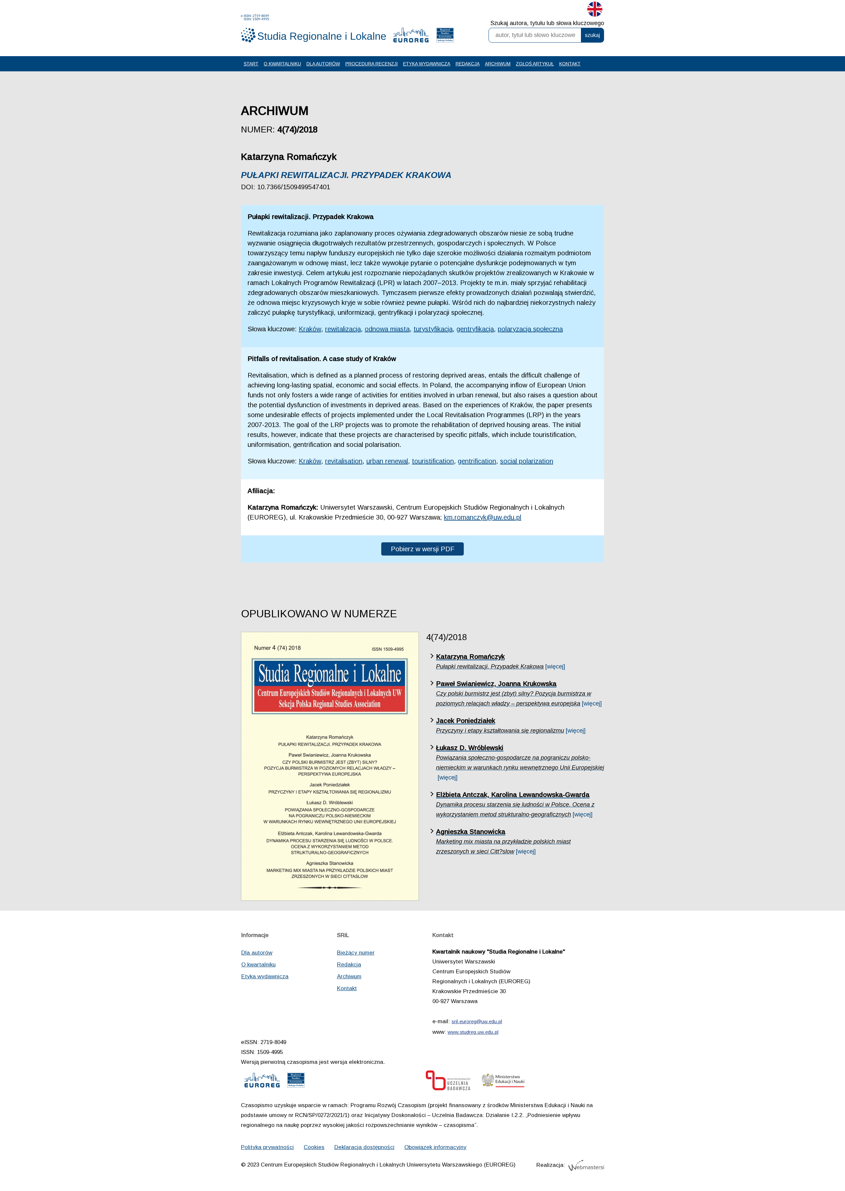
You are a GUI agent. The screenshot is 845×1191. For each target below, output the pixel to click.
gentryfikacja (475, 329)
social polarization (526, 461)
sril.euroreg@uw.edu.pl (477, 1021)
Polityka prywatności (267, 1147)
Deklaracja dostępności (364, 1147)
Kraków (310, 329)
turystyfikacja (433, 329)
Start (251, 63)
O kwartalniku (282, 63)
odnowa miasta (387, 329)
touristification (433, 461)
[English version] (595, 10)
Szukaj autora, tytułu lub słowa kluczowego (547, 23)
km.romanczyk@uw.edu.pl (482, 517)
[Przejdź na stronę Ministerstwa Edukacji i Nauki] (503, 1082)
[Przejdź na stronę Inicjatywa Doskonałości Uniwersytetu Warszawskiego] (448, 1082)
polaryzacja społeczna (530, 329)
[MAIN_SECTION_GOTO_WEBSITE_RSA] (445, 36)
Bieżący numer (356, 953)
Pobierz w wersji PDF (423, 549)
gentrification (477, 461)
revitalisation (343, 461)
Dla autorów (323, 63)
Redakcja (468, 63)
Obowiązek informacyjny (435, 1147)
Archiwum (498, 63)
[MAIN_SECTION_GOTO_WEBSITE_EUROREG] (411, 36)
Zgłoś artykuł (535, 63)
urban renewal (387, 461)
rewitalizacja (343, 329)
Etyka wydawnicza (426, 63)
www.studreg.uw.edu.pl (473, 1032)
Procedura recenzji (371, 63)
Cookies (314, 1147)
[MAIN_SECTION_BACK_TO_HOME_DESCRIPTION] (817, 1164)
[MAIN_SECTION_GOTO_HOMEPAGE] (313, 29)
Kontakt (570, 63)
